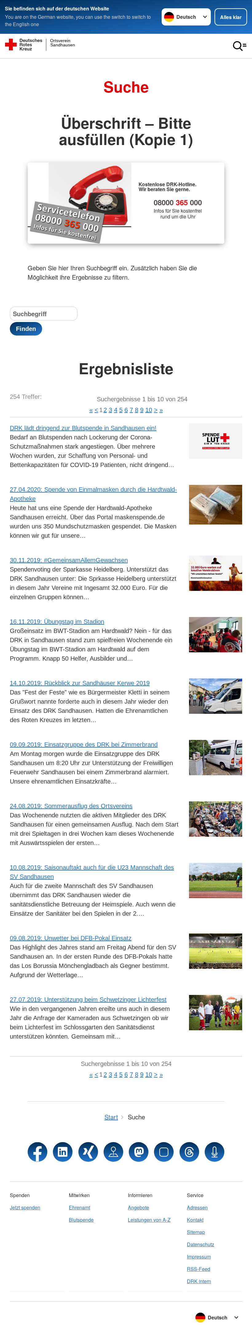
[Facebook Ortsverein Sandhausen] (37, 1152)
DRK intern (199, 1281)
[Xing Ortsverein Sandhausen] (88, 1152)
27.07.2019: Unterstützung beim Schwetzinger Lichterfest (88, 999)
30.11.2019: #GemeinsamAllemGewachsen (69, 560)
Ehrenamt (79, 1207)
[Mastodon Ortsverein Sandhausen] (138, 1152)
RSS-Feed (198, 1268)
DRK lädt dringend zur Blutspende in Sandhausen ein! (83, 428)
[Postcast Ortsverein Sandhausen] (214, 1152)
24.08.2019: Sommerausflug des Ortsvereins (71, 806)
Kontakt (195, 1219)
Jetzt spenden (25, 1207)
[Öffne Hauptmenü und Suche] (239, 46)
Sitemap (196, 1232)
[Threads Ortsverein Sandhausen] (189, 1152)
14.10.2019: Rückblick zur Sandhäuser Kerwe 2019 (80, 683)
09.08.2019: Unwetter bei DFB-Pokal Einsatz (71, 938)
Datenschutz (200, 1244)
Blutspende (81, 1219)
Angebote (138, 1207)
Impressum (199, 1256)
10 (148, 410)
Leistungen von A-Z (149, 1219)
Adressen (197, 1207)
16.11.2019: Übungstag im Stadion (57, 621)
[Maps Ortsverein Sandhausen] (113, 1152)
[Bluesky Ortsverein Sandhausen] (164, 1152)
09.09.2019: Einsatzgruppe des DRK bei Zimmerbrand (84, 744)
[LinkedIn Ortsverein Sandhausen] (63, 1152)
